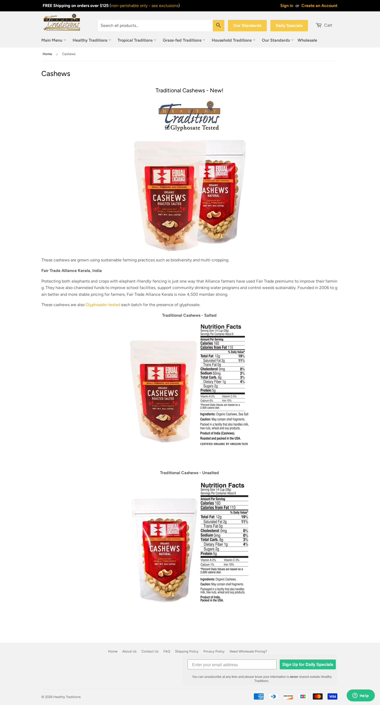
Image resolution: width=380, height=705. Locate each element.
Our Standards (247, 25)
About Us (129, 651)
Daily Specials (289, 25)
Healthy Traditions (90, 40)
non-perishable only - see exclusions (144, 5)
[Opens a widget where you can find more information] (360, 695)
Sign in (286, 5)
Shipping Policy (187, 651)
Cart (327, 25)
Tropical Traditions (136, 40)
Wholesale (307, 40)
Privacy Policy (214, 651)
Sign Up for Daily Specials (307, 664)
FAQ (166, 651)
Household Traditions (232, 40)
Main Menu (52, 40)
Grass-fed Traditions (182, 40)
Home (47, 54)
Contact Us (149, 651)
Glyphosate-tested (103, 304)
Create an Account (319, 5)
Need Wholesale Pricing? (248, 651)
